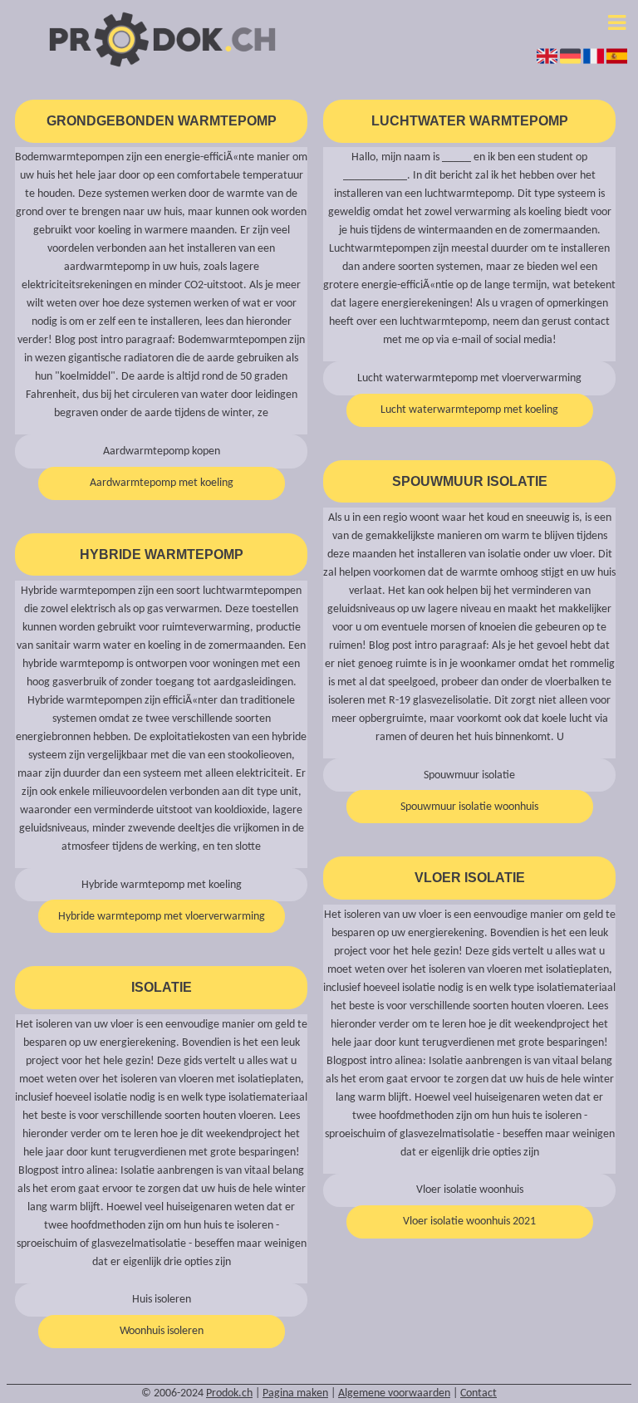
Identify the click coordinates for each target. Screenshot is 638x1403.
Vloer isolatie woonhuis (469, 1190)
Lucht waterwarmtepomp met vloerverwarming (469, 378)
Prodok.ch (229, 1393)
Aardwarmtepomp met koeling (161, 483)
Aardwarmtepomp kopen (161, 451)
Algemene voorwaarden (394, 1393)
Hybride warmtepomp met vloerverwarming (161, 916)
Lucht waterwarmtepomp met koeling (469, 410)
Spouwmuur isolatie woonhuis (469, 807)
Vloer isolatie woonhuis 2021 (469, 1221)
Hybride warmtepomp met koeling (161, 885)
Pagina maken (295, 1393)
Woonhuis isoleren (162, 1331)
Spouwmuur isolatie (469, 775)
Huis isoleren (161, 1299)
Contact (478, 1393)
